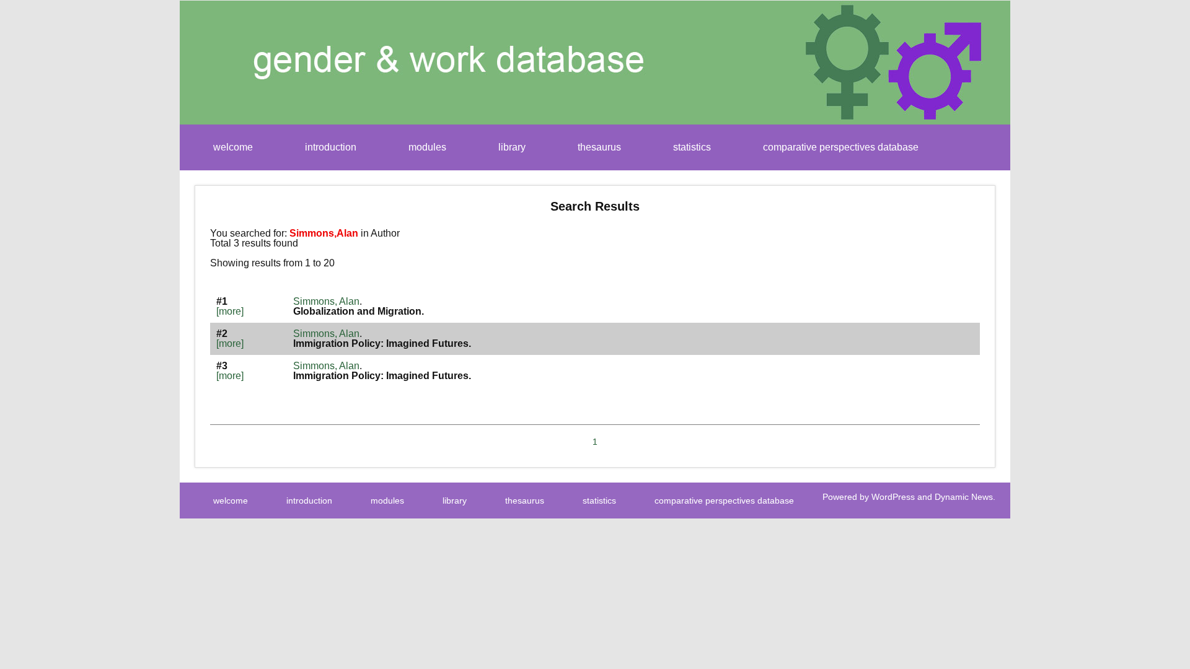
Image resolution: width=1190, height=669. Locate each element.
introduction (330, 147)
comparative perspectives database (841, 147)
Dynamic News (964, 497)
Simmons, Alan (326, 301)
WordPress (893, 497)
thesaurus (599, 147)
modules (427, 147)
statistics (692, 147)
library (512, 147)
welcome (233, 147)
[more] (230, 311)
